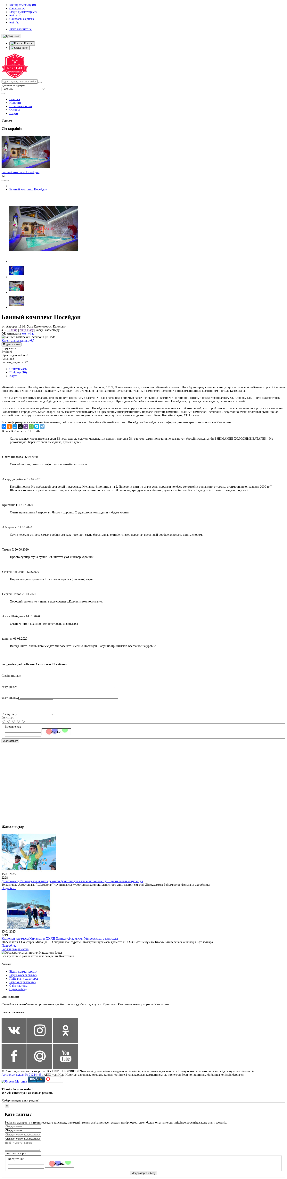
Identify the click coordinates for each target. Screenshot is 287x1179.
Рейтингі (7, 717)
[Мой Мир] (14, 426)
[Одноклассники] (9, 426)
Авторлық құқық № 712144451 (22, 1074)
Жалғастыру (10, 740)
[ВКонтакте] (4, 426)
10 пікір (12, 330)
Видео (13, 113)
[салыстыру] (3, 180)
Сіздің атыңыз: (11, 675)
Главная (14, 99)
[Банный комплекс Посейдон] (43, 261)
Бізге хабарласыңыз (22, 982)
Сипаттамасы (18, 368)
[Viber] (25, 426)
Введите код (13, 726)
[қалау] (7, 180)
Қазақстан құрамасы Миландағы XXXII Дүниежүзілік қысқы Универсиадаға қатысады (60, 938)
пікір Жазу (27, 330)
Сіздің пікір (9, 714)
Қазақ (24, 47)
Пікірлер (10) (18, 372)
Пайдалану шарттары (23, 978)
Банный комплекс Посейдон (20, 172)
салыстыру (52, 330)
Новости (15, 102)
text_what (27, 333)
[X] (20, 426)
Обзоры (14, 109)
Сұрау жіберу (18, 989)
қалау (39, 330)
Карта (13, 376)
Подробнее (9, 888)
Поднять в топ (11, 344)
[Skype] (36, 426)
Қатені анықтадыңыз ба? (18, 340)
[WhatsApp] (31, 426)
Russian (28, 43)
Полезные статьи (20, 106)
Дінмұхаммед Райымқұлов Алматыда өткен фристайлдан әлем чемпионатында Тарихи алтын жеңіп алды (72, 881)
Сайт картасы (18, 985)
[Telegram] (42, 426)
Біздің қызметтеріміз (23, 971)
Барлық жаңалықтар (15, 949)
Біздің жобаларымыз (23, 975)
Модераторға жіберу (144, 1173)
